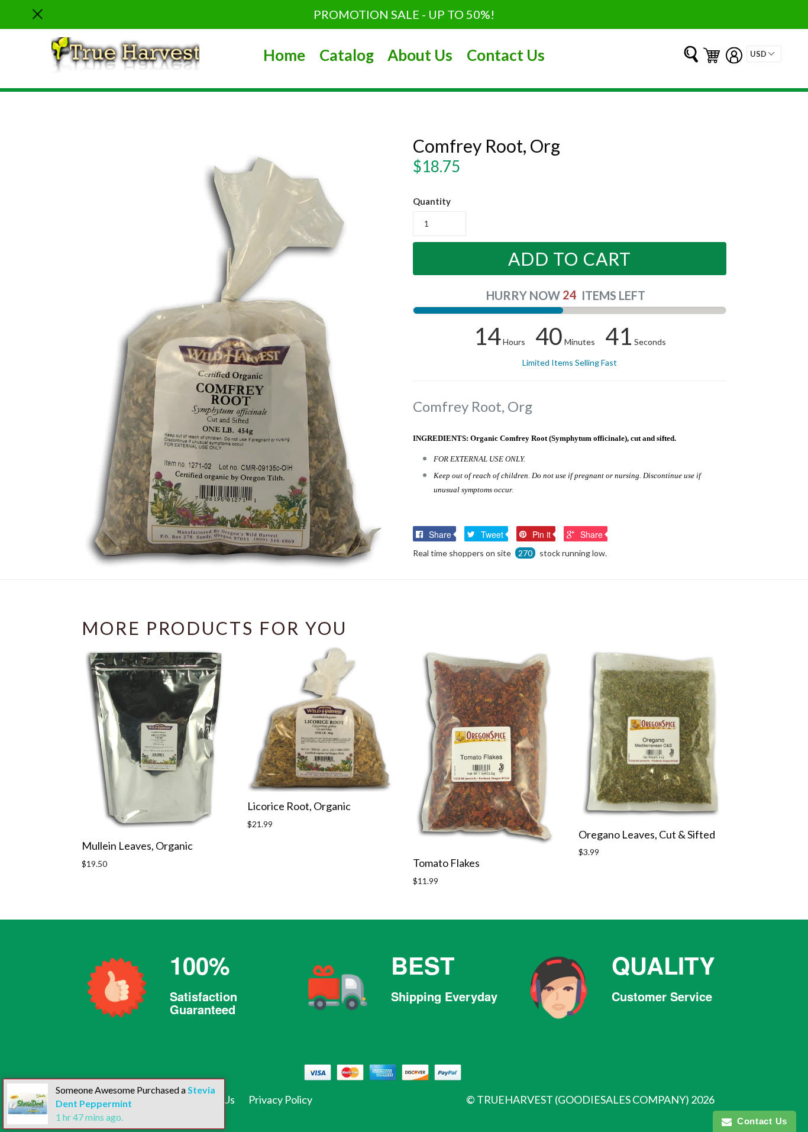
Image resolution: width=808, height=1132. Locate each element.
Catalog (346, 55)
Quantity (432, 201)
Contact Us (506, 55)
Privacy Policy (280, 1099)
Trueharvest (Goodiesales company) (583, 1099)
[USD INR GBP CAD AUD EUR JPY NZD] (763, 54)
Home (284, 55)
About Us (420, 55)
